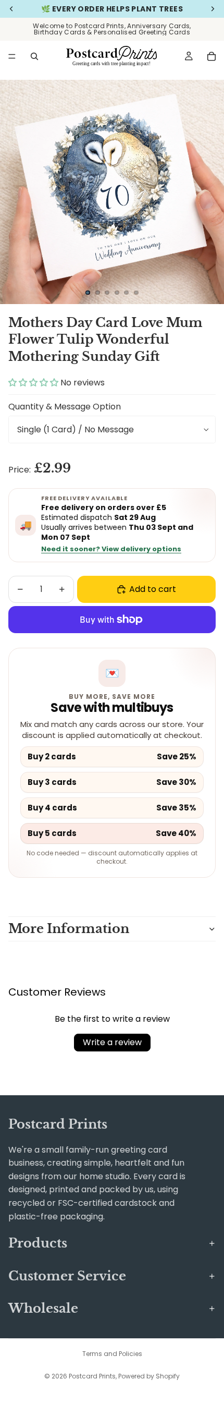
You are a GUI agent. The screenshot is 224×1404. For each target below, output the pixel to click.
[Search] (34, 56)
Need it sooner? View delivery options (111, 549)
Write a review (112, 1042)
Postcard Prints (92, 1376)
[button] (34, 383)
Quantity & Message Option (64, 407)
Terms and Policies (112, 1353)
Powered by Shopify (149, 1376)
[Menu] (12, 56)
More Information (68, 928)
